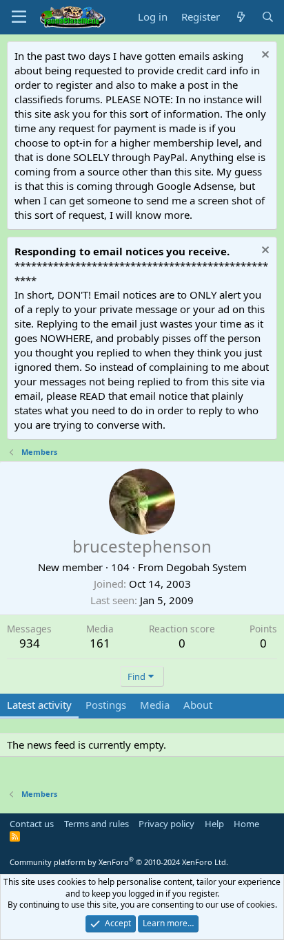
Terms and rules (96, 824)
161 (100, 643)
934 (29, 643)
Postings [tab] (105, 705)
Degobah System (206, 567)
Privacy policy (166, 824)
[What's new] (240, 17)
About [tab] (197, 705)
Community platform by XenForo (119, 862)
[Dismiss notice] (264, 56)
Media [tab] (155, 705)
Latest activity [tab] (39, 705)
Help (214, 824)
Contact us (32, 824)
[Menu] (19, 17)
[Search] (267, 17)
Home (246, 824)
